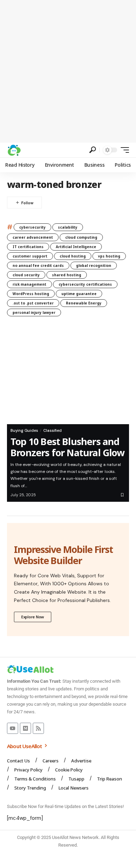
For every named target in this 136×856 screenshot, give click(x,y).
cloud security (26, 274)
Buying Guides (24, 430)
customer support (30, 256)
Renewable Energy (83, 303)
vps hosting (109, 256)
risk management (29, 284)
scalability (67, 227)
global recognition (93, 265)
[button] (93, 149)
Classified (52, 430)
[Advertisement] (68, 71)
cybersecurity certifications (85, 284)
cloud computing (81, 237)
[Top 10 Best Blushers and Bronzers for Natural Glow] (68, 375)
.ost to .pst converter (33, 303)
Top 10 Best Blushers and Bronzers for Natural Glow (67, 447)
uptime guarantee (79, 293)
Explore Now (32, 616)
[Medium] (25, 728)
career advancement (33, 237)
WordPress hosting (31, 293)
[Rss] (38, 728)
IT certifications (28, 246)
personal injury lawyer (34, 312)
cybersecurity (32, 227)
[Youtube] (12, 728)
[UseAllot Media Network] (14, 150)
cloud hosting (73, 256)
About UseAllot (25, 746)
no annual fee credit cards (38, 265)
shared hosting (66, 274)
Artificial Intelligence (76, 246)
